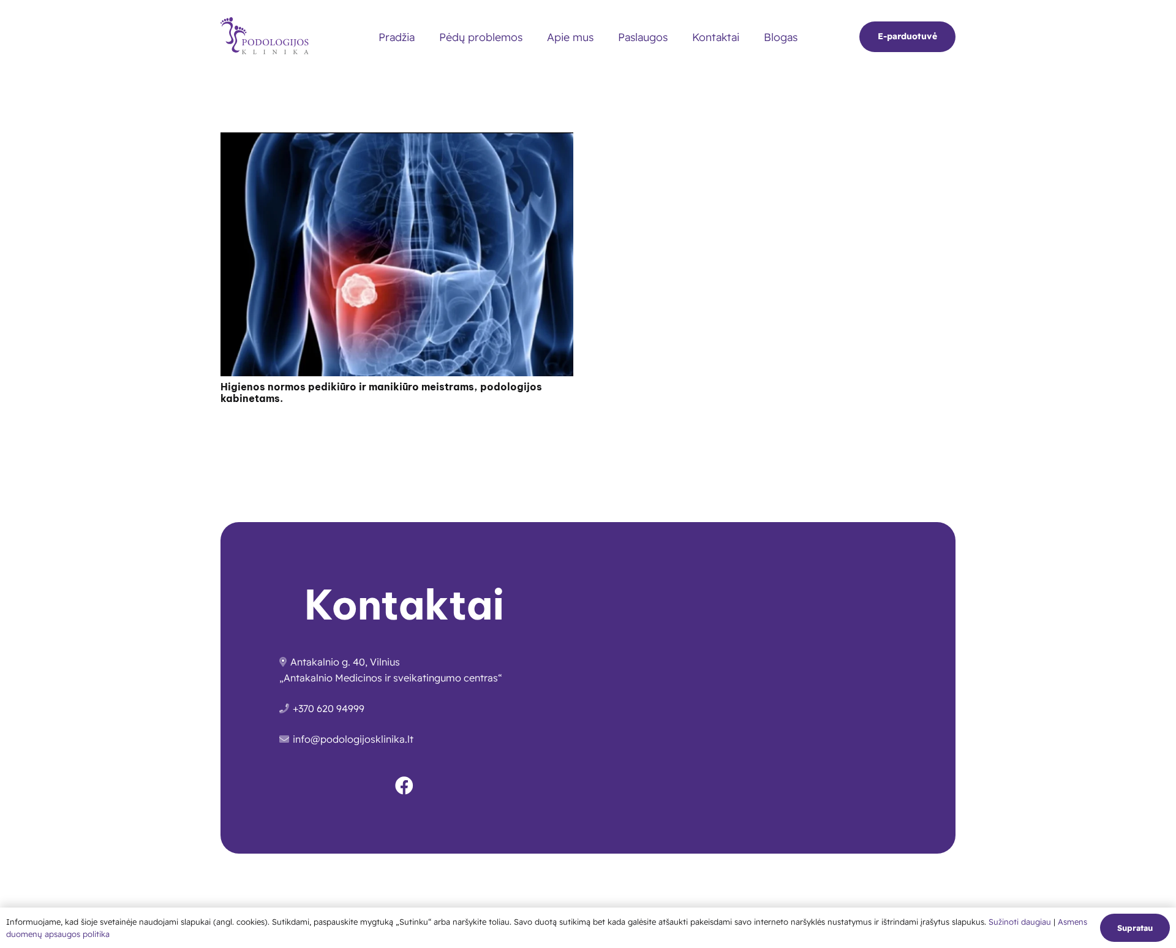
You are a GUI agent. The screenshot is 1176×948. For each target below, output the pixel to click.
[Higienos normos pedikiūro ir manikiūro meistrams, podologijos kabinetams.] (397, 140)
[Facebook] (404, 785)
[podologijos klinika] (268, 37)
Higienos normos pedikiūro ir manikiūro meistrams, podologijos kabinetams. (381, 392)
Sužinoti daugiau (1021, 922)
